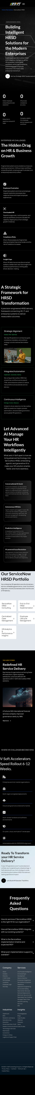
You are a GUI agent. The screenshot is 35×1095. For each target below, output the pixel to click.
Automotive (6, 1033)
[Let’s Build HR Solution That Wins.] (3, 880)
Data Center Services (24, 991)
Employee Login (7, 984)
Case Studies (21, 1018)
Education (6, 1022)
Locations (5, 982)
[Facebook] (16, 1061)
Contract (13, 1069)
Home (3, 10)
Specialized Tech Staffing (25, 997)
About (4, 972)
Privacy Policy (6, 1069)
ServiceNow (9, 10)
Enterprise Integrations (24, 980)
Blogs (19, 1016)
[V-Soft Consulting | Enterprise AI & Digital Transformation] (15, 4)
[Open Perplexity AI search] (7, 1050)
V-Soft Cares (6, 978)
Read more (6, 720)
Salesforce (21, 984)
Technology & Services (9, 1028)
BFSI (4, 1016)
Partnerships (6, 980)
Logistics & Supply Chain (10, 1037)
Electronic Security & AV (24, 995)
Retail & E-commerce (9, 1018)
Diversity (5, 976)
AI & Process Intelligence (24, 972)
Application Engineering (24, 986)
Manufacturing (7, 1020)
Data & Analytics (22, 978)
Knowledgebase (22, 1013)
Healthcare (6, 1013)
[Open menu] (23, 4)
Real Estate (6, 1031)
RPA (19, 1006)
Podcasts (20, 1022)
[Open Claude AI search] (3, 1050)
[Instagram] (24, 1061)
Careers (5, 974)
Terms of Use (21, 1069)
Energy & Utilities (7, 1035)
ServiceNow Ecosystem (24, 982)
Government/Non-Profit (9, 1024)
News (19, 1024)
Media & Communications (10, 1026)
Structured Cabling (23, 989)
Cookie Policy (5, 1071)
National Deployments (24, 993)
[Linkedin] (12, 1061)
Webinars (20, 1020)
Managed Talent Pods (24, 999)
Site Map (5, 986)
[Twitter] (20, 1061)
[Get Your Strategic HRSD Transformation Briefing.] (7, 76)
